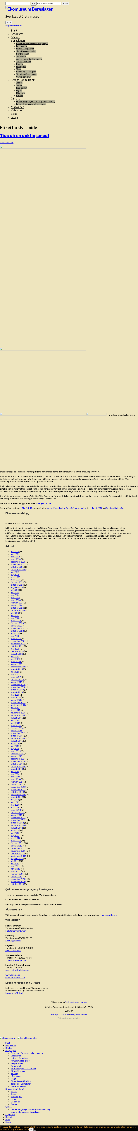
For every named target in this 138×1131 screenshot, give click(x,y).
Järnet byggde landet (26, 51)
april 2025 (15, 577)
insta (75, 1002)
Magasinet (17, 107)
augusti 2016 (17, 717)
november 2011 (18, 850)
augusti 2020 (17, 653)
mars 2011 (16, 871)
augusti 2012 (17, 827)
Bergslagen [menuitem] (10, 1050)
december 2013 (18, 787)
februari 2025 (17, 582)
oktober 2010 (17, 884)
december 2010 (18, 879)
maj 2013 (15, 804)
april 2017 (15, 710)
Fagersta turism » (13, 950)
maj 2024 (15, 595)
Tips (32, 508)
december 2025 (18, 561)
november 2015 (18, 733)
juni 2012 (15, 833)
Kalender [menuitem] (9, 1117)
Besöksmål (17, 33)
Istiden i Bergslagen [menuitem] (20, 1058)
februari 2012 (17, 843)
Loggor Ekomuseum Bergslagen (31, 104)
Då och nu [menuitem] (15, 1101)
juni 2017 (15, 707)
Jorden (19, 82)
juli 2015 (15, 743)
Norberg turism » (13, 940)
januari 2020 (16, 664)
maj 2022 (15, 636)
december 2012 (18, 817)
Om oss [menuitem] (8, 1106)
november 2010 (18, 881)
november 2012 (18, 820)
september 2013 (18, 794)
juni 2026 (15, 554)
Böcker (15, 37)
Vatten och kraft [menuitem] (18, 1086)
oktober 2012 (17, 822)
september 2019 (18, 666)
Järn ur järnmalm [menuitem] (18, 1071)
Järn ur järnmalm (23, 61)
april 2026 (15, 556)
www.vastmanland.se (15, 977)
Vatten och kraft (23, 76)
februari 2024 (17, 602)
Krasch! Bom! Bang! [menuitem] (14, 1089)
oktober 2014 (17, 763)
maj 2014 (15, 774)
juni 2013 (15, 802)
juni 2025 (15, 572)
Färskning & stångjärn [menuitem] (21, 1081)
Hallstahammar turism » (16, 930)
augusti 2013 (17, 797)
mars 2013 (16, 810)
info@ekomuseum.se (78, 1014)
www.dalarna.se (12, 974)
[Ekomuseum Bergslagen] (69, 9)
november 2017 (18, 702)
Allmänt (25, 508)
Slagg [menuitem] (13, 1078)
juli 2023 (15, 613)
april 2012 (15, 838)
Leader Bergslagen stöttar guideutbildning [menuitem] (30, 1109)
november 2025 (18, 564)
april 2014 (15, 776)
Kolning (19, 64)
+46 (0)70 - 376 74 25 (60, 1014)
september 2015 (18, 738)
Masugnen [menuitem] (15, 1076)
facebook (69, 1002)
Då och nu (20, 93)
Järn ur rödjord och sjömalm (29, 58)
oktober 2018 (17, 689)
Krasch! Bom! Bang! (23, 79)
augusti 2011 (17, 858)
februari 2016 (17, 728)
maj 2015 (15, 748)
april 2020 (15, 659)
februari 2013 (17, 812)
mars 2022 (16, 638)
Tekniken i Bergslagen (26, 74)
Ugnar (19, 90)
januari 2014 (16, 784)
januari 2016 (16, 730)
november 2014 (18, 761)
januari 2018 (16, 700)
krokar (62, 508)
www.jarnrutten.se (108, 915)
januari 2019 (16, 682)
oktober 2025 (17, 567)
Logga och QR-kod (14, 993)
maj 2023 (15, 618)
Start (14, 30)
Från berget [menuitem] (16, 1096)
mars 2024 (16, 600)
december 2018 (18, 684)
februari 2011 (17, 873)
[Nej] (35, 1130)
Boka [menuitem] (7, 1119)
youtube (83, 1002)
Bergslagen (18, 40)
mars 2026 (16, 559)
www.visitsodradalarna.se (17, 970)
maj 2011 (15, 866)
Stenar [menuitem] (14, 1094)
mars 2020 (16, 661)
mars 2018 (16, 697)
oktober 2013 (17, 792)
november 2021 (18, 643)
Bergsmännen (22, 53)
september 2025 (18, 569)
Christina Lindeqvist (114, 508)
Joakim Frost (52, 508)
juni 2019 (15, 671)
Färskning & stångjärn (26, 71)
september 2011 (18, 856)
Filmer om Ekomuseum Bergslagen (32, 43)
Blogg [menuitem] (8, 1122)
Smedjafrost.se (73, 508)
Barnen (19, 95)
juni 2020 (15, 656)
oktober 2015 (17, 735)
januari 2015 (16, 756)
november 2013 (18, 789)
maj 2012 (15, 835)
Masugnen (21, 66)
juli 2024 (15, 590)
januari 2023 (16, 625)
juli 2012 (15, 830)
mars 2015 (16, 751)
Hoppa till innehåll (13, 25)
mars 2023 (16, 620)
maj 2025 (15, 574)
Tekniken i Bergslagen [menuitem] (21, 1083)
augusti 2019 (17, 669)
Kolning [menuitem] (14, 1073)
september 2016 (18, 715)
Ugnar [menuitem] (14, 1099)
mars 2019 (16, 677)
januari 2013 (16, 815)
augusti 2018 (17, 692)
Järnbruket (21, 56)
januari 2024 (16, 605)
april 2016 (15, 723)
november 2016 (18, 712)
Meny (8, 23)
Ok (31, 1130)
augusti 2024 (17, 587)
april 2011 (15, 868)
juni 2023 (15, 615)
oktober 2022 (17, 630)
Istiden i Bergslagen (25, 48)
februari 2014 (17, 781)
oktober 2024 (17, 584)
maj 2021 (15, 648)
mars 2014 (16, 779)
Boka (14, 113)
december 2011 (18, 848)
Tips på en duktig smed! (24, 135)
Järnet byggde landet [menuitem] (20, 1060)
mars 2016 (16, 725)
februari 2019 (17, 679)
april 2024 (15, 597)
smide (83, 508)
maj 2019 (15, 674)
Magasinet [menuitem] (10, 1114)
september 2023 (18, 610)
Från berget (21, 87)
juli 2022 (15, 633)
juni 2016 (15, 720)
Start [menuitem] (7, 1042)
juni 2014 (15, 771)
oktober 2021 (17, 646)
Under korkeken (74, 1018)
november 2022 (18, 628)
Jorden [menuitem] (14, 1091)
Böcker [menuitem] (8, 1048)
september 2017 (18, 705)
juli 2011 (15, 861)
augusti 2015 (17, 740)
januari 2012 (16, 845)
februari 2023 (17, 623)
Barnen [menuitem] (14, 1104)
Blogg (14, 117)
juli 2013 (15, 799)
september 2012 (18, 825)
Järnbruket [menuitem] (16, 1065)
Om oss (15, 98)
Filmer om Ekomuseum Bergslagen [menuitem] (27, 1053)
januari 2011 (16, 876)
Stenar (19, 85)
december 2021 (18, 641)
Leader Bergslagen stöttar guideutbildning (35, 101)
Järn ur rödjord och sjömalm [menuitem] (23, 1068)
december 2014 (18, 758)
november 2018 (18, 687)
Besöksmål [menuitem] (10, 1045)
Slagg (18, 69)
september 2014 (18, 766)
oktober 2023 (17, 607)
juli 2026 (15, 551)
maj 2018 (15, 694)
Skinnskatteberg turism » (17, 960)
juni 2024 (15, 592)
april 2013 (15, 807)
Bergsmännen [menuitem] (17, 1063)
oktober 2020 (17, 651)
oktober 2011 (17, 853)
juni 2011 (15, 863)
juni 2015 (15, 746)
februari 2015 (17, 753)
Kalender (16, 110)
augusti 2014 (17, 769)
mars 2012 (16, 840)
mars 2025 (16, 579)
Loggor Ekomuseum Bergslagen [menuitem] (25, 1112)
